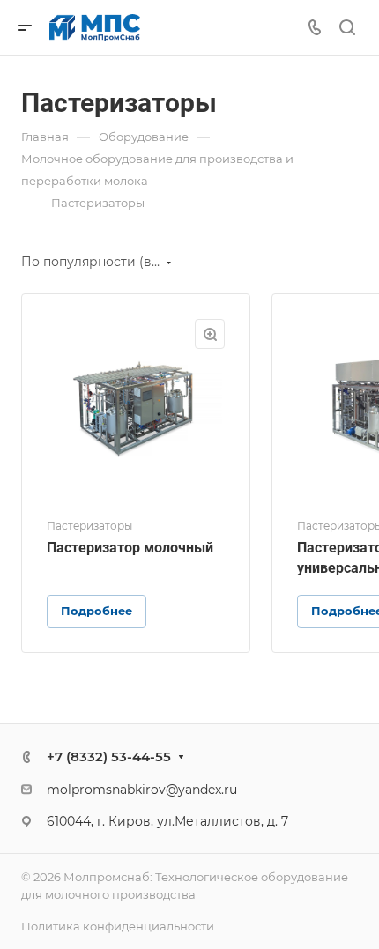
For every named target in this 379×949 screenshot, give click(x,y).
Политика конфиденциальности (117, 926)
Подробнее (96, 611)
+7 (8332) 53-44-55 (109, 756)
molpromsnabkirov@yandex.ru (142, 789)
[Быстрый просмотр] (210, 334)
